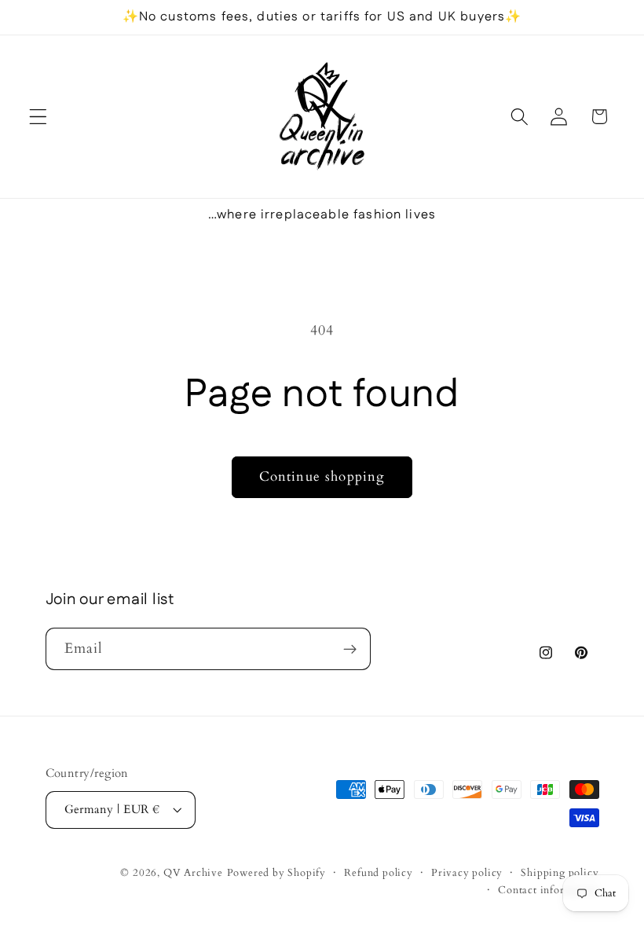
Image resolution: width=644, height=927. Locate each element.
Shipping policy (559, 873)
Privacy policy (467, 873)
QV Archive (193, 873)
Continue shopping (322, 476)
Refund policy (378, 873)
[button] (38, 117)
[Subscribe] (350, 649)
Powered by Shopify (277, 873)
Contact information (548, 890)
